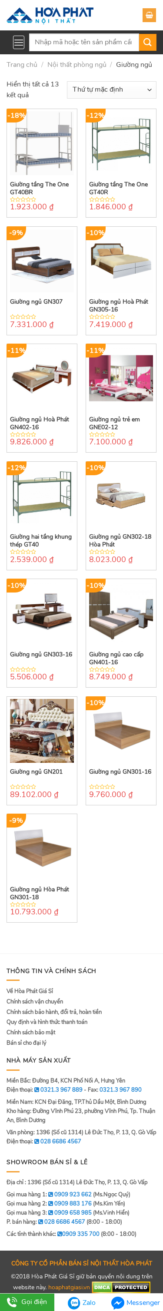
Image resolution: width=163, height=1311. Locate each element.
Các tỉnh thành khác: (53, 1234)
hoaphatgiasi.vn (69, 1287)
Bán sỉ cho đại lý (27, 1043)
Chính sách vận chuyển (35, 1002)
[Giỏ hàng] (149, 15)
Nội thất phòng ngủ (76, 65)
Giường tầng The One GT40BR (39, 188)
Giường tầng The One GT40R (118, 188)
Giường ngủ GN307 (36, 302)
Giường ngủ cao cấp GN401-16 (116, 658)
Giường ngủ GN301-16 (120, 772)
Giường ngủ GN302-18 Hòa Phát (120, 541)
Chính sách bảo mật (31, 1032)
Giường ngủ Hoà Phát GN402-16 (39, 423)
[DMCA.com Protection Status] (121, 1287)
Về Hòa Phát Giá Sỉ (30, 991)
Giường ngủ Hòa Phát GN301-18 (39, 893)
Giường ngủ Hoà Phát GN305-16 (118, 306)
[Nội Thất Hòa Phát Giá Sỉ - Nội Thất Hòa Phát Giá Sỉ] (50, 15)
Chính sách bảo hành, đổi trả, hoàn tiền (54, 1012)
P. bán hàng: (46, 1222)
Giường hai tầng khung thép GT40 (41, 541)
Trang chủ (22, 65)
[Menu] (18, 42)
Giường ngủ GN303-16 (41, 655)
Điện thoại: (44, 1141)
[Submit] (147, 42)
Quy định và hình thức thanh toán (47, 1022)
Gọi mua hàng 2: (49, 1204)
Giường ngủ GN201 (36, 772)
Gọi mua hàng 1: (49, 1194)
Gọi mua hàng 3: (49, 1213)
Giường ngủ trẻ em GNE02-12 (114, 423)
